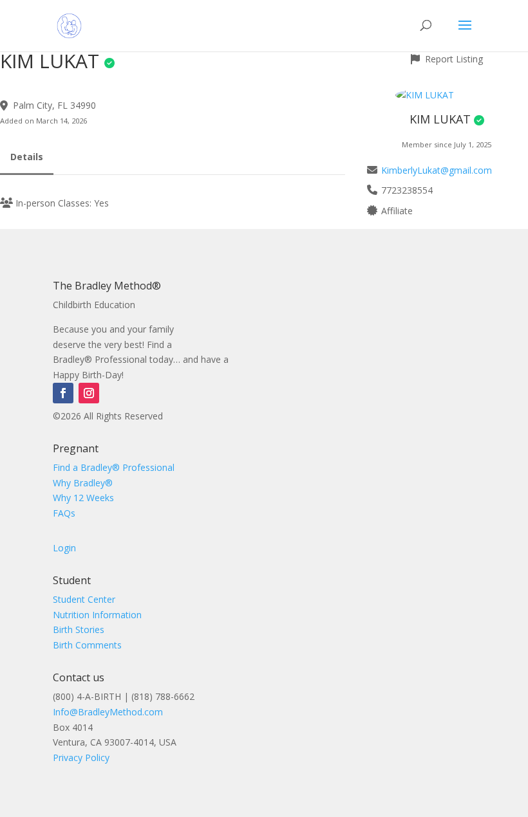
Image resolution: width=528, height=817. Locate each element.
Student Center (84, 599)
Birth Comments (87, 645)
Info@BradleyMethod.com (108, 712)
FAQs (64, 513)
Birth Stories (78, 629)
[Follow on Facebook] (63, 393)
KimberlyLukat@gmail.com (436, 170)
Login (64, 548)
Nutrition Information (97, 615)
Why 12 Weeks (83, 497)
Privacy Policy (81, 757)
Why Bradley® (83, 483)
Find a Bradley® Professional (113, 467)
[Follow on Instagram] (89, 393)
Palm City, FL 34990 (54, 105)
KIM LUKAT (440, 119)
